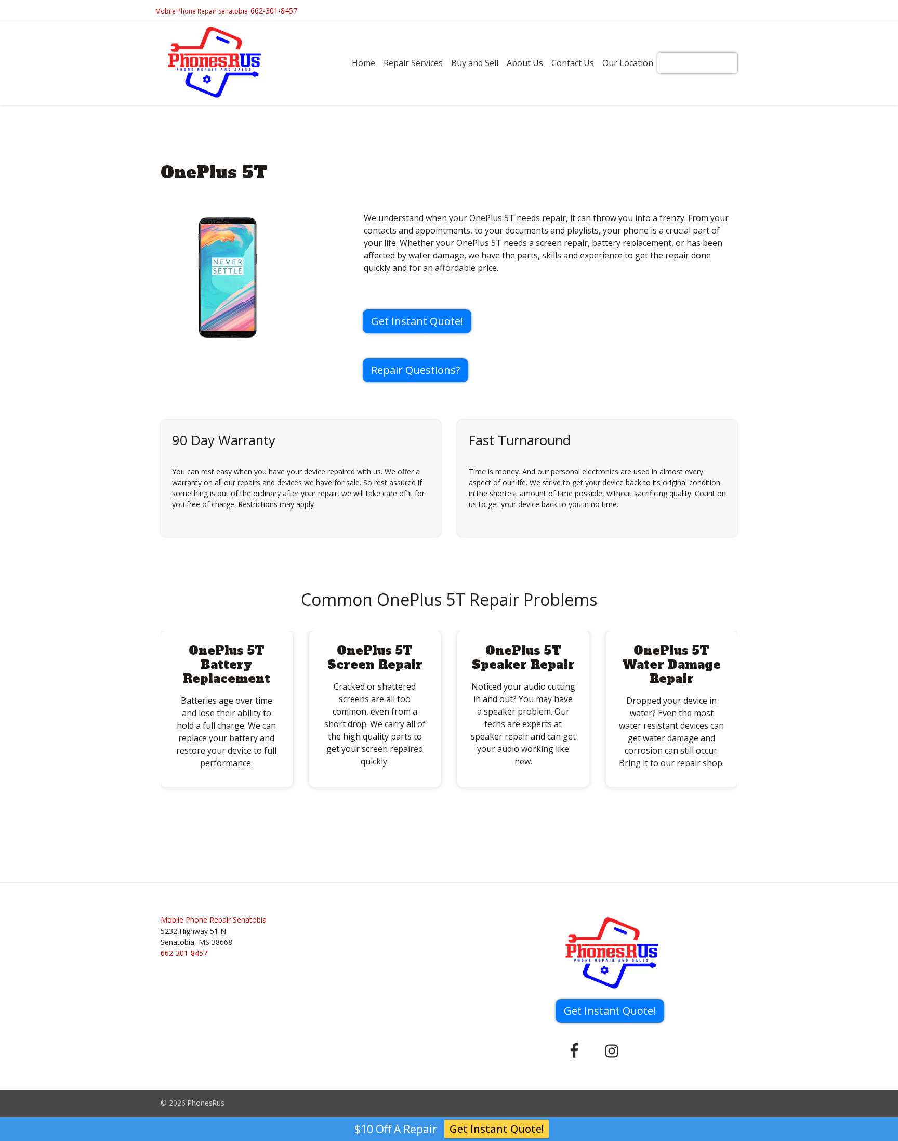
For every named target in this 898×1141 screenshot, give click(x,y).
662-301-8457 (273, 11)
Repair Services (413, 63)
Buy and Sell (474, 63)
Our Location (627, 63)
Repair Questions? (415, 370)
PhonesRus (206, 1103)
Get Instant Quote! (697, 63)
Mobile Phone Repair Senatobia (201, 11)
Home (363, 63)
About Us (525, 63)
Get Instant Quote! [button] (417, 321)
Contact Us (572, 63)
